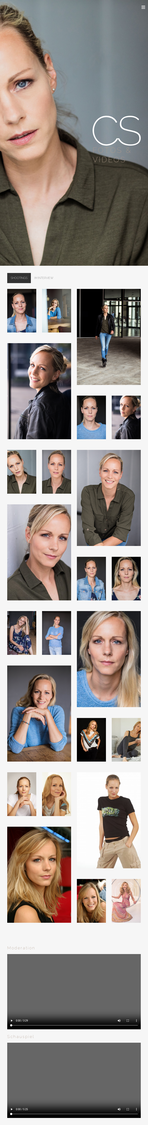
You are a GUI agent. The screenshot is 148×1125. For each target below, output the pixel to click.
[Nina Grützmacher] (39, 877)
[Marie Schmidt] (91, 742)
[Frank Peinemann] (109, 822)
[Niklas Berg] (21, 313)
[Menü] (143, 7)
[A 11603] (126, 905)
